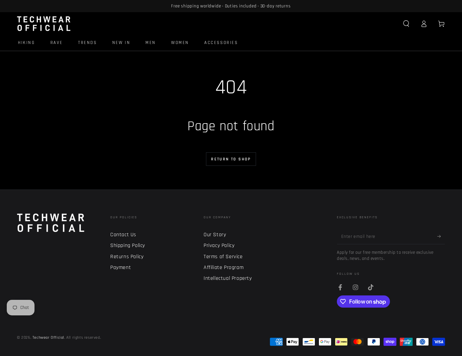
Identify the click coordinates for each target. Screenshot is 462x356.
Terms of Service (223, 256)
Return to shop (231, 159)
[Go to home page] (44, 23)
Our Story (215, 234)
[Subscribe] (441, 236)
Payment (120, 267)
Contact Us (123, 234)
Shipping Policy (127, 245)
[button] (406, 23)
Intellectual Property (228, 278)
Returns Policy (126, 256)
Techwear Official (48, 337)
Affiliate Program (224, 267)
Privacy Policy (219, 245)
